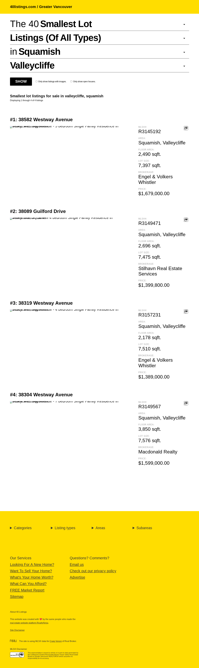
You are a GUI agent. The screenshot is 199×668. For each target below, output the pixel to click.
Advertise (77, 577)
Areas (100, 528)
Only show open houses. (84, 81)
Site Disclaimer (17, 630)
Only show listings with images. (52, 81)
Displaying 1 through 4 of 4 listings (26, 100)
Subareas (144, 528)
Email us (77, 565)
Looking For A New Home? (32, 565)
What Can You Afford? (28, 584)
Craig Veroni (56, 641)
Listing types (65, 528)
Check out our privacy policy (93, 571)
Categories (23, 528)
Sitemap (16, 597)
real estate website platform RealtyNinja (29, 623)
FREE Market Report (27, 590)
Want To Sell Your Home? (31, 571)
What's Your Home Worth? (31, 577)
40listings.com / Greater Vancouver (41, 7)
